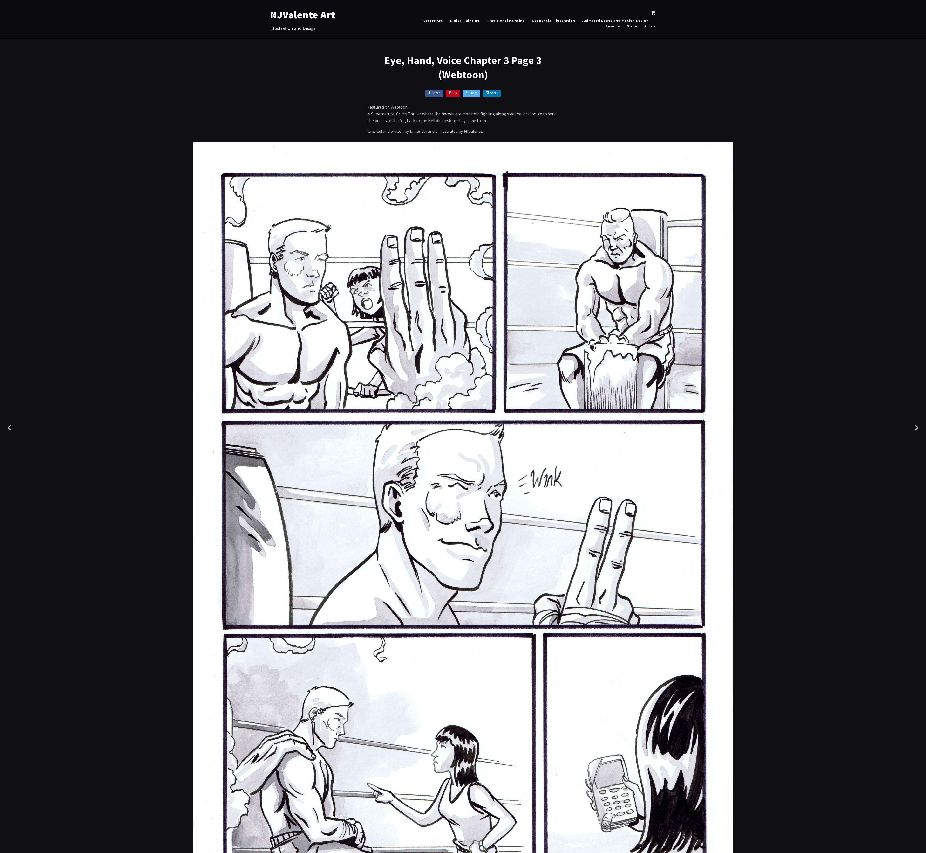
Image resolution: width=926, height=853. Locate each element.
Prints (650, 26)
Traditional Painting (506, 20)
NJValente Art (302, 14)
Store (632, 26)
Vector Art (433, 20)
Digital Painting (465, 20)
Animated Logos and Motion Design (615, 20)
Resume (613, 26)
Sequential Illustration (553, 20)
